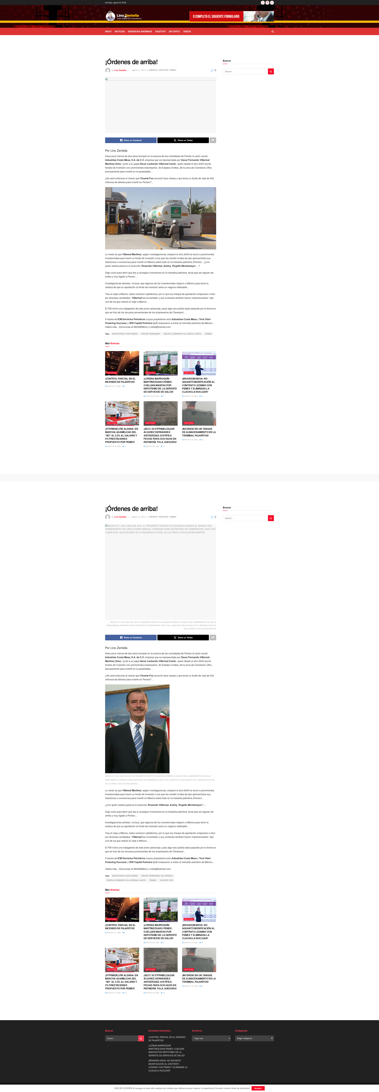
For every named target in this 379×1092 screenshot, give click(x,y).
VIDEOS (187, 31)
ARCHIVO (153, 70)
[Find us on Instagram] (272, 2)
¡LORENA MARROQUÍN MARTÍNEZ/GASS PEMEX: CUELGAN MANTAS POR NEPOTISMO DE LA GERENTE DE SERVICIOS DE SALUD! (160, 385)
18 (202, 396)
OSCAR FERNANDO (150, 333)
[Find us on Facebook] (263, 2)
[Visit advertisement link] (232, 16)
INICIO (108, 31)
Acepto (258, 1088)
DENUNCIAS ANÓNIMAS (140, 31)
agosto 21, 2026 (113, 386)
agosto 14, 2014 (139, 70)
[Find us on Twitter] (267, 2)
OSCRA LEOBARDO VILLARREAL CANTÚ (126, 880)
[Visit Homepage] (124, 16)
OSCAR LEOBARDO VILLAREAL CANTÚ (182, 333)
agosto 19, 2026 (190, 439)
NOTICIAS (120, 31)
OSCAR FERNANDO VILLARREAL (157, 875)
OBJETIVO (160, 31)
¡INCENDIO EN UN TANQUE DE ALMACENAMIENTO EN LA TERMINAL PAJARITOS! (199, 432)
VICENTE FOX (166, 880)
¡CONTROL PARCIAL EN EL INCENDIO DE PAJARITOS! (120, 380)
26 (202, 439)
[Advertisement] (189, 46)
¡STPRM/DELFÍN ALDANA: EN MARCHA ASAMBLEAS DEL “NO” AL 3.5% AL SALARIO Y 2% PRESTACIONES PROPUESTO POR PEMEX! (121, 435)
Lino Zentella (120, 70)
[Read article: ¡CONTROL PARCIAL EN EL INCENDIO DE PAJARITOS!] (122, 363)
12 (125, 446)
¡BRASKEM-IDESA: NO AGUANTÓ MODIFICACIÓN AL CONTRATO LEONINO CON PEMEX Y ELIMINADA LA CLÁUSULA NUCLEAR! (198, 385)
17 (163, 396)
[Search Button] (273, 31)
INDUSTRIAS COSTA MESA (125, 333)
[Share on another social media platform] (213, 140)
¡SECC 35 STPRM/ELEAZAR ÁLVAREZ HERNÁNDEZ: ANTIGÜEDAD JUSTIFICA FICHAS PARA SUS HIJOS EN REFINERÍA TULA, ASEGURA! (160, 435)
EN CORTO (174, 31)
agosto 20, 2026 (152, 396)
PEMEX (172, 70)
